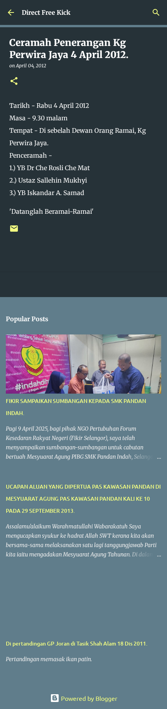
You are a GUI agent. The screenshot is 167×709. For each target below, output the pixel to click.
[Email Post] (14, 231)
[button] (14, 81)
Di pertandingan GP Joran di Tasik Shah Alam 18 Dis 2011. (77, 643)
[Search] (156, 12)
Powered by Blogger (88, 698)
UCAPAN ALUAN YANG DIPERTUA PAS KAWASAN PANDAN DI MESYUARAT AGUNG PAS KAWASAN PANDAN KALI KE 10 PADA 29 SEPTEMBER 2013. (83, 498)
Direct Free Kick (46, 12)
